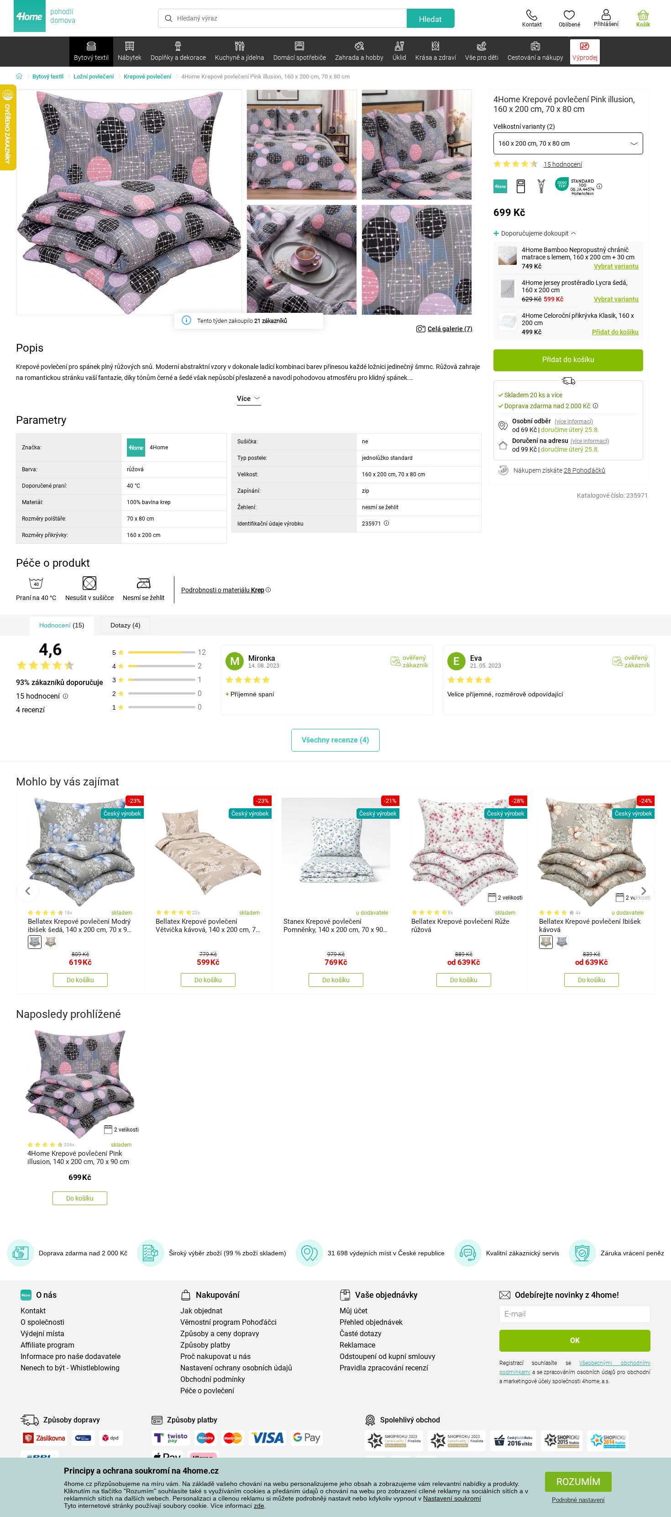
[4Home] (22, 77)
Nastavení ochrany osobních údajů (236, 1367)
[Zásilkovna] (44, 1438)
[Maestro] (205, 1438)
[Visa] (267, 1438)
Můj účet (353, 1310)
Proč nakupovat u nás (215, 1356)
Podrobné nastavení (578, 1499)
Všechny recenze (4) (335, 740)
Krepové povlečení (147, 76)
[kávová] (50, 942)
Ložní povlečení (93, 76)
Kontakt (33, 1310)
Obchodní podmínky (212, 1379)
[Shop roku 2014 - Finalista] (608, 1440)
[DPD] (111, 1438)
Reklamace (357, 1345)
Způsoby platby (205, 1345)
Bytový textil (47, 76)
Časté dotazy (361, 1333)
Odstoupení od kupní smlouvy (387, 1356)
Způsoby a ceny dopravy (219, 1333)
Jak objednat (201, 1310)
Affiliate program (47, 1345)
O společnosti (42, 1322)
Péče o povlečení (207, 1390)
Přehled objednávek (371, 1322)
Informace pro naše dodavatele (71, 1356)
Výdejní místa (42, 1333)
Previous (27, 891)
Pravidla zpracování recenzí (384, 1367)
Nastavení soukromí (452, 1498)
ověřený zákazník (415, 661)
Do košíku (80, 980)
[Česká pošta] (83, 1438)
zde (259, 1505)
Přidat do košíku (615, 332)
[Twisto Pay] (171, 1438)
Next (643, 891)
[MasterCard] (233, 1438)
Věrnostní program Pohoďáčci (228, 1322)
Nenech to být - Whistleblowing (70, 1367)
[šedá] (34, 942)
